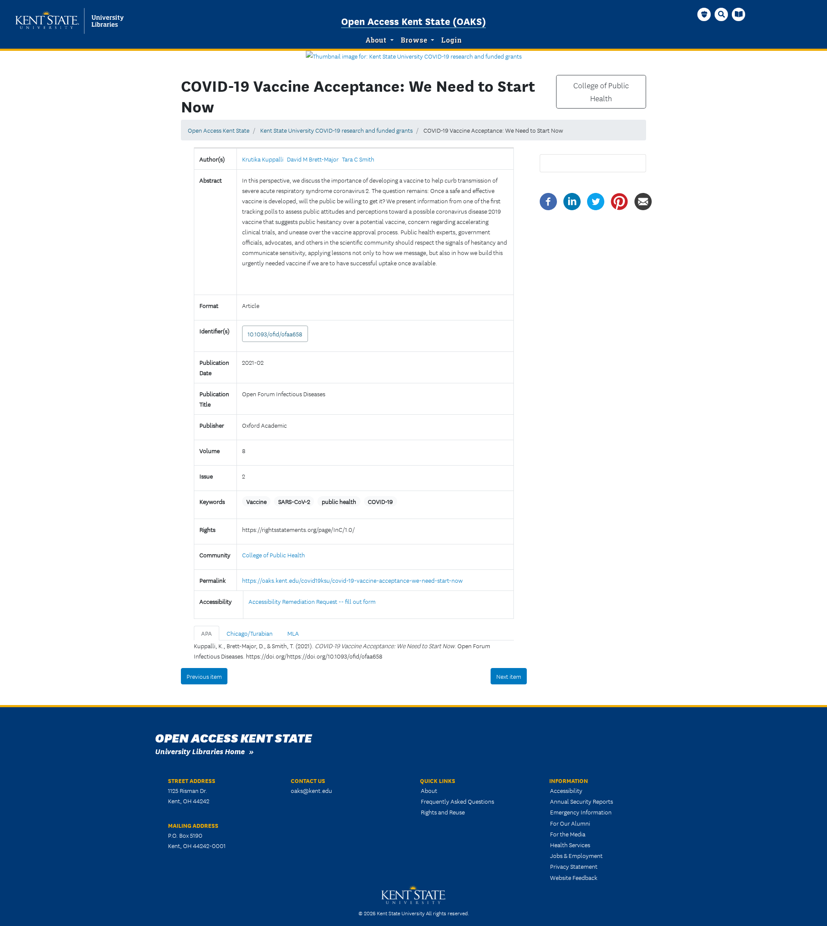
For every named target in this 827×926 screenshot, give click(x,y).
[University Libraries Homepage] (738, 14)
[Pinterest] (619, 200)
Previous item (204, 676)
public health (339, 501)
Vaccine (256, 501)
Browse (414, 40)
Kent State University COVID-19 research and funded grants (336, 130)
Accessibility (566, 790)
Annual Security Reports (581, 801)
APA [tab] (206, 633)
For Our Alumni (570, 823)
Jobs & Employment (576, 855)
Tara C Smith (358, 159)
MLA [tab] (293, 633)
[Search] (721, 14)
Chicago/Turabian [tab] (250, 633)
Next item (508, 676)
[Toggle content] (245, 280)
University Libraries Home (200, 751)
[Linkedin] (572, 200)
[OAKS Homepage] (704, 14)
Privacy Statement (573, 866)
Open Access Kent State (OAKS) (413, 21)
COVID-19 (380, 501)
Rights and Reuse (443, 812)
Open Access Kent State (218, 130)
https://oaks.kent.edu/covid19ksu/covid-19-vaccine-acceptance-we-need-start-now (352, 580)
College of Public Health (601, 92)
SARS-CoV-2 (294, 501)
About (375, 40)
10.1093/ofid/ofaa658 (275, 334)
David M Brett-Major (313, 159)
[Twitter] (595, 200)
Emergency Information (581, 812)
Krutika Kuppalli (262, 159)
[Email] (643, 200)
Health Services (570, 844)
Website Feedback (573, 877)
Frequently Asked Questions (457, 801)
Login (451, 40)
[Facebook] (548, 200)
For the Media (567, 834)
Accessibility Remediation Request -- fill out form (312, 601)
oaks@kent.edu (311, 790)
